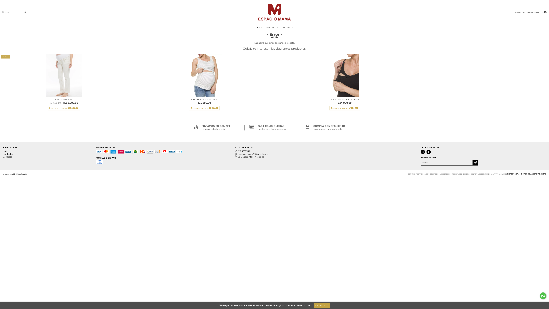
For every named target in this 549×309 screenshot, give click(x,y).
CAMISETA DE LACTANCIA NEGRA (344, 99)
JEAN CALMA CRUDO (63, 99)
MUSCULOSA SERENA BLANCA (204, 99)
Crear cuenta (519, 12)
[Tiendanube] (15, 175)
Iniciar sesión (533, 12)
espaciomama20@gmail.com (253, 154)
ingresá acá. (513, 174)
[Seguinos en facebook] (428, 152)
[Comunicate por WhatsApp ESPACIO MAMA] (543, 295)
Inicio (259, 27)
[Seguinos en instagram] (423, 152)
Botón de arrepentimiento (533, 174)
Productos (272, 27)
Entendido (322, 305)
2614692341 (244, 151)
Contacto (287, 27)
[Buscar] (25, 12)
